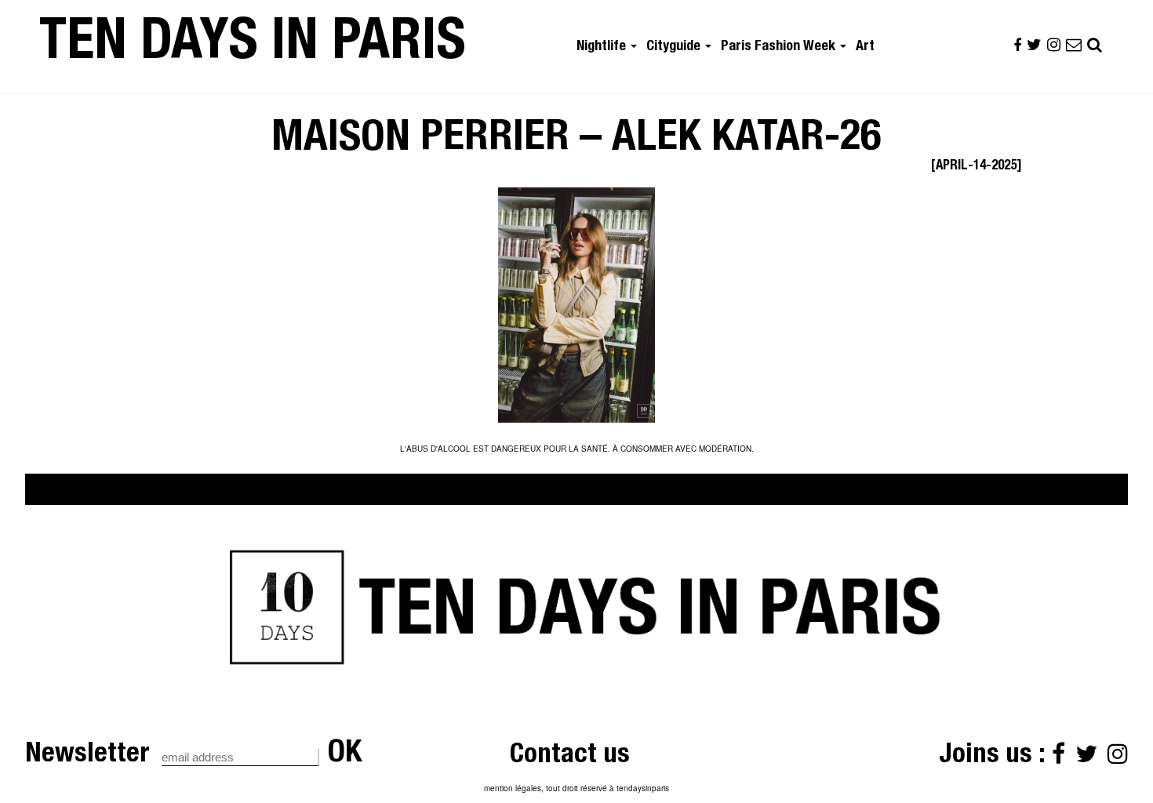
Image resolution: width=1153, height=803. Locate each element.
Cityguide (675, 47)
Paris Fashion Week (779, 47)
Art (865, 47)
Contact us (570, 756)
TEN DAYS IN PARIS (252, 46)
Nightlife (602, 47)
